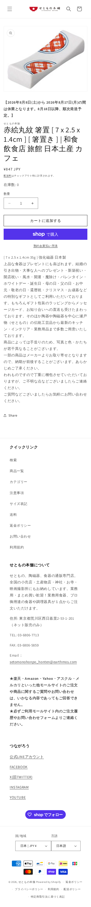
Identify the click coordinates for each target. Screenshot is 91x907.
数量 (7, 194)
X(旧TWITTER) (21, 777)
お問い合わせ (20, 536)
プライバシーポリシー (29, 889)
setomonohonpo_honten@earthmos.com (43, 661)
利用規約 (17, 547)
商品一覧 (17, 471)
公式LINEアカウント (27, 756)
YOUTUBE (18, 797)
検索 (13, 460)
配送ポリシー (72, 889)
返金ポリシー (20, 525)
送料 (13, 514)
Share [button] (12, 415)
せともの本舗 (26, 882)
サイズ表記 (18, 504)
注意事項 (17, 493)
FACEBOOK (19, 767)
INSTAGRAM (19, 787)
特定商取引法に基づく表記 (48, 896)
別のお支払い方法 (45, 246)
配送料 (7, 175)
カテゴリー (18, 482)
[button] (9, 9)
